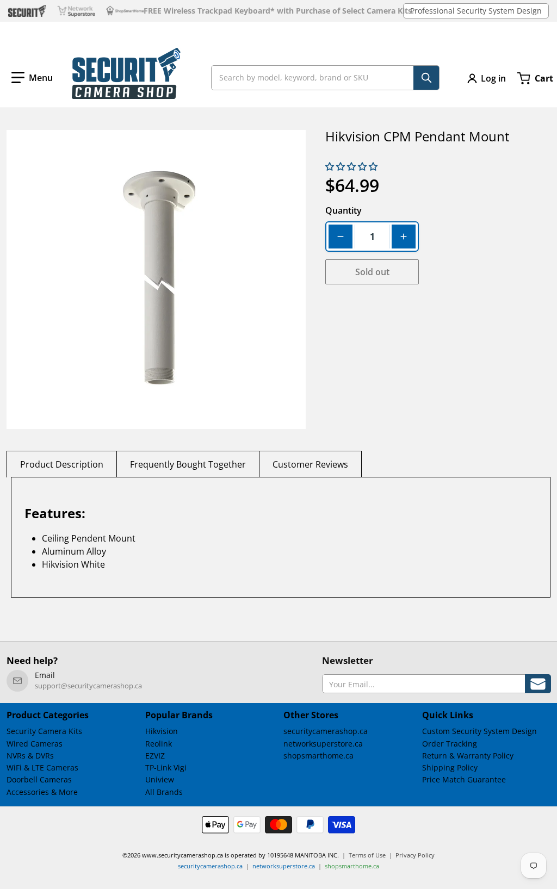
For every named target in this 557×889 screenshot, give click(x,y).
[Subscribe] (538, 683)
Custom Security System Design (479, 731)
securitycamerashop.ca (325, 731)
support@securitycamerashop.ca (88, 686)
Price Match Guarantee (464, 779)
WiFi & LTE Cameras (42, 767)
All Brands (164, 792)
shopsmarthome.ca (318, 755)
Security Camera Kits (44, 731)
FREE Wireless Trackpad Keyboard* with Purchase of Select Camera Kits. (279, 11)
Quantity (343, 210)
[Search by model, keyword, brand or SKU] (426, 77)
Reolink (158, 743)
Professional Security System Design (476, 10)
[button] (32, 77)
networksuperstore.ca (323, 743)
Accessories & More (42, 792)
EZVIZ (155, 755)
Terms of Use (367, 855)
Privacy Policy (415, 855)
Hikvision (161, 731)
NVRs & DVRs (30, 755)
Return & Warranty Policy (467, 755)
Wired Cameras (35, 743)
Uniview (159, 779)
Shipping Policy (450, 767)
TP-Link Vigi (166, 767)
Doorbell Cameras (39, 779)
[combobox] (325, 78)
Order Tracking (449, 743)
